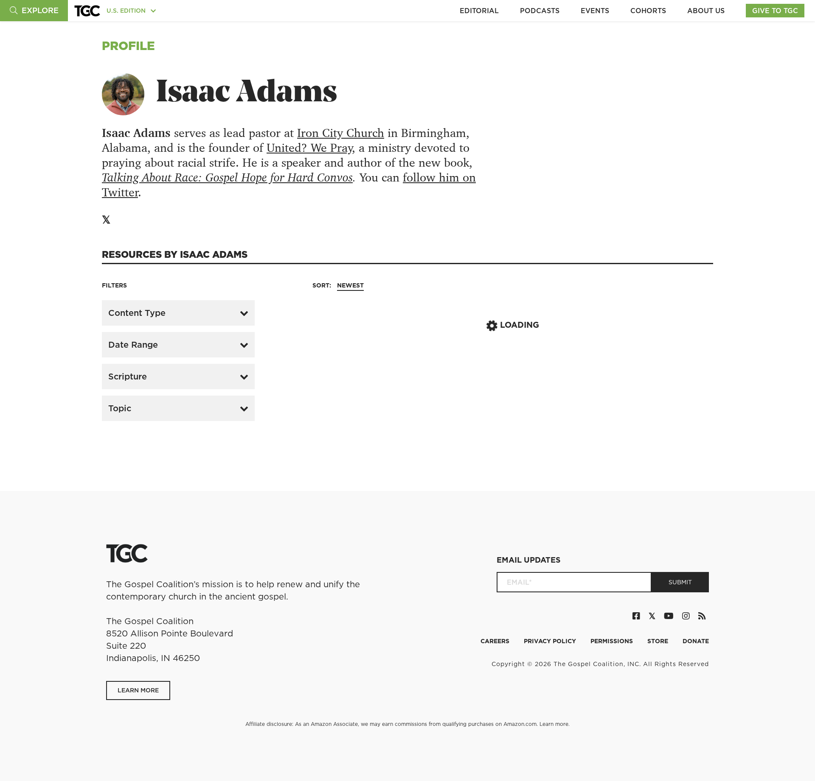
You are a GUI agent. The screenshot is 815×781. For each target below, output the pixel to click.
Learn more (554, 724)
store (658, 641)
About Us (706, 10)
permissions (612, 641)
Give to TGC (775, 10)
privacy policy (551, 641)
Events (595, 10)
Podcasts (539, 10)
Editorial (479, 10)
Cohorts (648, 10)
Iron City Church (340, 133)
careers (496, 641)
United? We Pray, (311, 148)
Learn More (138, 690)
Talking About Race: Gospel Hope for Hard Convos (227, 177)
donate (696, 641)
